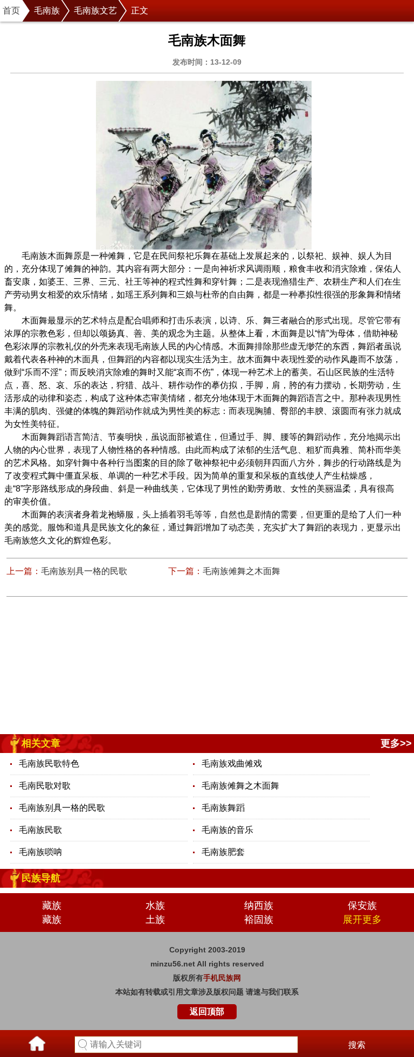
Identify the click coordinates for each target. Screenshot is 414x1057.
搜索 (356, 1044)
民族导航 (41, 878)
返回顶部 (207, 1011)
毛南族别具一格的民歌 (84, 571)
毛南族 (47, 10)
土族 (155, 919)
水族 (155, 905)
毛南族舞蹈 (223, 807)
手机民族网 (222, 977)
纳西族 (258, 905)
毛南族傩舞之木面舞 (241, 571)
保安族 (362, 905)
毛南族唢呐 (40, 851)
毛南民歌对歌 (45, 785)
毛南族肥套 (223, 851)
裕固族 (258, 919)
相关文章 (41, 743)
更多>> (396, 743)
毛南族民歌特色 (49, 763)
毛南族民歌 (40, 829)
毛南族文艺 (95, 10)
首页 (11, 10)
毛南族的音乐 (227, 829)
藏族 (51, 905)
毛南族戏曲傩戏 (232, 763)
